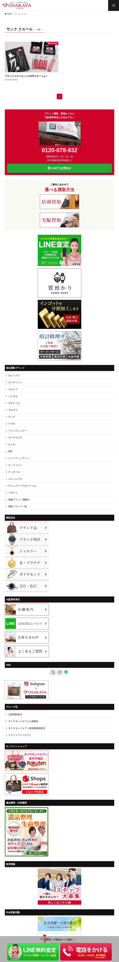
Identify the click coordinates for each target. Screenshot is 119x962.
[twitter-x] (53, 672)
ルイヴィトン (15, 382)
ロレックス (14, 375)
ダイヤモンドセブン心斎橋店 (23, 721)
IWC (10, 451)
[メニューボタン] (113, 5)
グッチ (11, 417)
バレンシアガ (15, 479)
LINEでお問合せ (60, 168)
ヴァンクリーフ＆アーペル (22, 486)
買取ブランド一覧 (17, 506)
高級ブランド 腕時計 (19, 499)
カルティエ (14, 403)
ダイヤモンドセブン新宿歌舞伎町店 (26, 728)
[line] (66, 672)
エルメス (13, 389)
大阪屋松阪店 (15, 714)
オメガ (11, 444)
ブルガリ (13, 410)
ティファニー (15, 465)
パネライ (13, 492)
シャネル (13, 396)
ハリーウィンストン (18, 458)
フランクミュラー (17, 430)
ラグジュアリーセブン (19, 735)
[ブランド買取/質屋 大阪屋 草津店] (17, 5)
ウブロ (11, 423)
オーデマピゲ (15, 437)
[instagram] (59, 672)
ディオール (14, 472)
